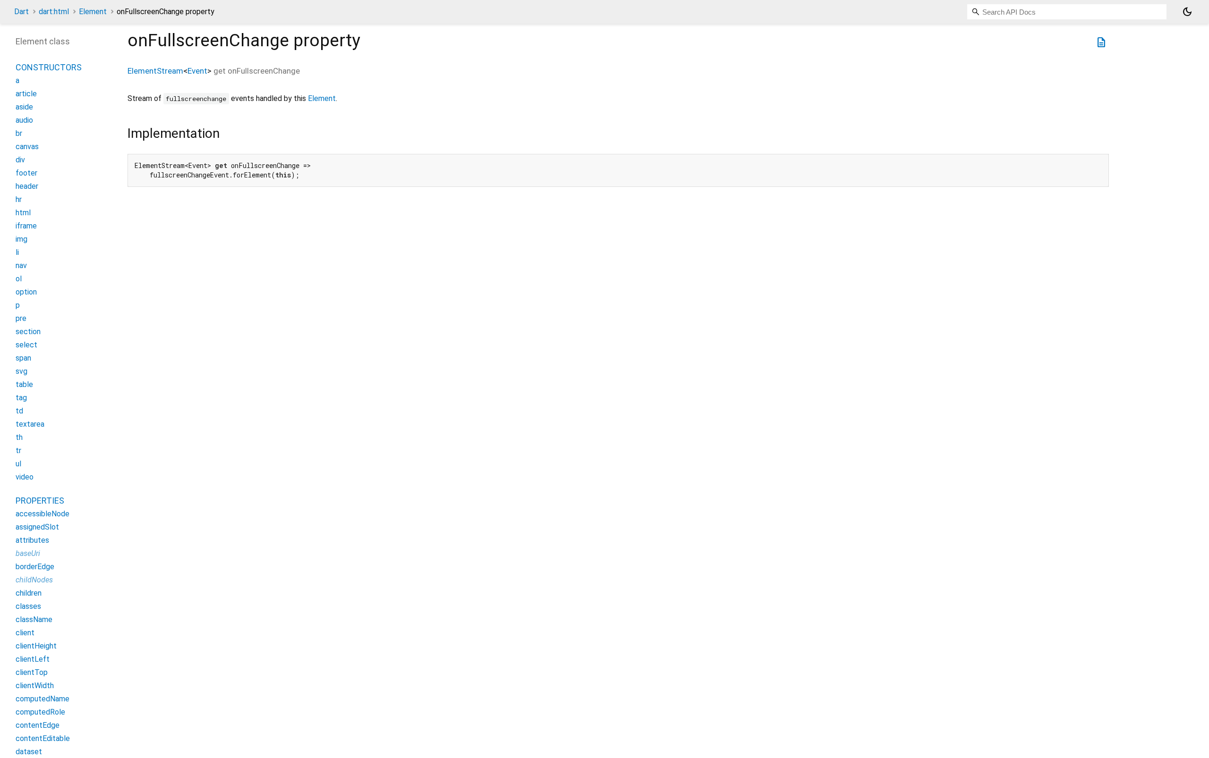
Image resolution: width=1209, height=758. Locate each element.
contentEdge (38, 725)
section (28, 331)
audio (24, 120)
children (29, 593)
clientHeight (36, 645)
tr (18, 450)
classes (28, 606)
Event (197, 71)
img (21, 239)
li (17, 252)
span (23, 358)
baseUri (28, 553)
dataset (29, 751)
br (19, 133)
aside (24, 106)
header (27, 186)
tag (21, 397)
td (19, 410)
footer (26, 172)
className (34, 619)
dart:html (54, 11)
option (26, 291)
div (20, 159)
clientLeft (33, 659)
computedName (42, 698)
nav (21, 265)
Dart (21, 11)
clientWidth (35, 685)
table (24, 384)
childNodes (34, 579)
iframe (26, 225)
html (23, 212)
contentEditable (43, 738)
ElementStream (155, 71)
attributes (32, 540)
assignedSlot (37, 526)
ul (18, 463)
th (19, 437)
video (25, 476)
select (26, 344)
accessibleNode (42, 513)
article (26, 93)
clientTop (32, 672)
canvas (27, 146)
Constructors (49, 67)
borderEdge (35, 566)
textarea (30, 424)
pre (21, 318)
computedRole (40, 711)
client (25, 632)
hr (19, 199)
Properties (40, 500)
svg (21, 371)
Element (93, 11)
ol (19, 278)
